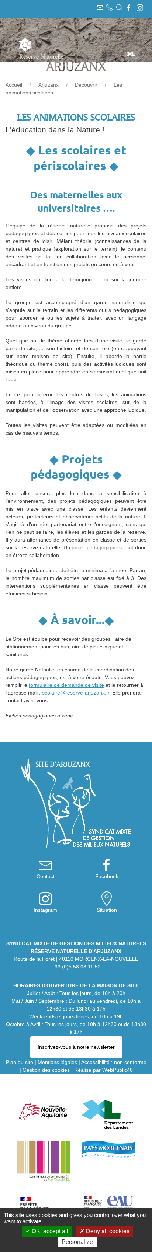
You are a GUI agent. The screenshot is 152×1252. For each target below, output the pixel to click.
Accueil (14, 85)
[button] (11, 7)
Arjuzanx (48, 85)
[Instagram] (140, 7)
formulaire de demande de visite (66, 685)
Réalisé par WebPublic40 (103, 1070)
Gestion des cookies (46, 1070)
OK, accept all (49, 1231)
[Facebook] (128, 7)
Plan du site (19, 1062)
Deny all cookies (106, 1231)
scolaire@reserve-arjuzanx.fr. (76, 693)
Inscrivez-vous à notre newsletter (76, 1047)
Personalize (77, 1242)
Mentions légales (57, 1062)
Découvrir (86, 85)
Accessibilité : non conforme (113, 1062)
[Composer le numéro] (109, 7)
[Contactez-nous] (100, 7)
